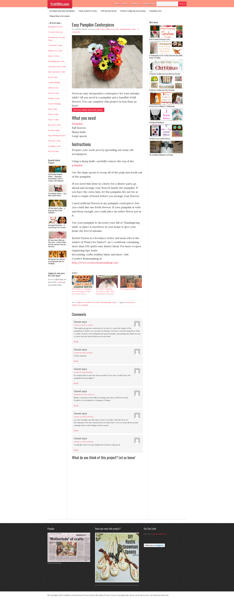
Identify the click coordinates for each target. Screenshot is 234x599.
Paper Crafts (53, 120)
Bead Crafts (53, 77)
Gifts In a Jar (53, 88)
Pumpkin (77, 123)
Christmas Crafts (55, 45)
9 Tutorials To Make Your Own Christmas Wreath (164, 73)
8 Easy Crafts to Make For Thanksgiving (162, 106)
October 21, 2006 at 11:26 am (83, 417)
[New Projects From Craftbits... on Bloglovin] (154, 546)
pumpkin (77, 165)
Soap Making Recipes (56, 135)
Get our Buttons (153, 595)
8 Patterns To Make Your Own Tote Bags (133, 11)
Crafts (59, 282)
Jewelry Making (54, 104)
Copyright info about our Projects (131, 595)
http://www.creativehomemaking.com (95, 262)
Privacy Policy (88, 595)
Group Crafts (53, 93)
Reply (76, 341)
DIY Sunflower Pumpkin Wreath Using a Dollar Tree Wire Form (81, 291)
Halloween (81, 302)
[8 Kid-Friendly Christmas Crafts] (166, 38)
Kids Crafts (100, 29)
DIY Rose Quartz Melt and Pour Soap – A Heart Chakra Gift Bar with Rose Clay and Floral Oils (57, 243)
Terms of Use (109, 595)
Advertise (165, 595)
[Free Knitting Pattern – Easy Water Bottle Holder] (58, 192)
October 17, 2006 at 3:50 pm (83, 442)
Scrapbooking (53, 130)
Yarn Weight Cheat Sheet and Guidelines (62, 11)
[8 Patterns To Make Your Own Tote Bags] (166, 88)
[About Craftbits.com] (69, 561)
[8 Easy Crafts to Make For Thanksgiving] (166, 104)
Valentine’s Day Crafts (57, 66)
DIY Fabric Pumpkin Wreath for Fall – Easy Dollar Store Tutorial (105, 291)
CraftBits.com (60, 4)
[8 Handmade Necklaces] (166, 121)
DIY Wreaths (53, 151)
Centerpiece (130, 302)
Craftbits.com (68, 595)
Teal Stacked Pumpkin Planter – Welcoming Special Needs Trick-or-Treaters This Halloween (55, 177)
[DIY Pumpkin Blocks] (131, 281)
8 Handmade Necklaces (156, 122)
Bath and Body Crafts (56, 72)
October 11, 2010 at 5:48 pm (83, 372)
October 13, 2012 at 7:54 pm (83, 325)
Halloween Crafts (112, 29)
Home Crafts (53, 114)
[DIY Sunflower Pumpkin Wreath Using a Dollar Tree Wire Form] (83, 281)
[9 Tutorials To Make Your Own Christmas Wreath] (166, 72)
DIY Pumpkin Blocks (128, 289)
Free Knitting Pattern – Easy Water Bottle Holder (57, 194)
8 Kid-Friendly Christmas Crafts (159, 39)
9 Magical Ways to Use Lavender (59, 16)
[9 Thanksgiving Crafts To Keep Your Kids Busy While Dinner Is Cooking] (166, 54)
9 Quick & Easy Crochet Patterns (159, 138)
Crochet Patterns (55, 32)
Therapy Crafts (54, 141)
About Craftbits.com (54, 563)
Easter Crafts (53, 56)
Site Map (99, 595)
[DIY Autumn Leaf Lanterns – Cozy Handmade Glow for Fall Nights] (58, 257)
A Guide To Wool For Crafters (87, 11)
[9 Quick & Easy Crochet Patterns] (166, 137)
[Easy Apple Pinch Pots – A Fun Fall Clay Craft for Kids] (58, 223)
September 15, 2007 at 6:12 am (84, 394)
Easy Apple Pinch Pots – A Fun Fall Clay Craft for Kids (57, 226)
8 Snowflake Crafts (155, 11)
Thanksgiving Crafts (128, 29)
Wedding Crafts (54, 146)
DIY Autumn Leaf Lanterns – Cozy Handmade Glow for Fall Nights (57, 261)
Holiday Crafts (54, 98)
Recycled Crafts (54, 125)
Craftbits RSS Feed (159, 534)
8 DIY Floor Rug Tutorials (109, 11)
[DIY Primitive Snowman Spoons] (117, 582)
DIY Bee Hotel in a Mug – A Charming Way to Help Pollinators (56, 210)
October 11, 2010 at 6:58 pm (83, 353)
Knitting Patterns (55, 27)
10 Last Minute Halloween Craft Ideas (161, 154)
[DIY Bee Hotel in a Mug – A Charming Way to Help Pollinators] (58, 206)
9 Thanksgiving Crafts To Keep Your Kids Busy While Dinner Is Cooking (165, 56)
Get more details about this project (88, 110)
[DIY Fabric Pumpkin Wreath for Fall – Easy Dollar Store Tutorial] (107, 281)
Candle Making (54, 82)
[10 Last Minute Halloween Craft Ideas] (166, 153)
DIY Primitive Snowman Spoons (105, 583)
